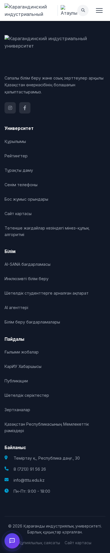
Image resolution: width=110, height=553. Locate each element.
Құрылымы (15, 141)
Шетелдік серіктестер (27, 395)
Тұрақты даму (19, 170)
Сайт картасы (18, 213)
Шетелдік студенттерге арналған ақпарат (47, 293)
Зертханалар (17, 409)
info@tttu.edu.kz (29, 480)
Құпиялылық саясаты (39, 543)
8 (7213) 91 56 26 (30, 469)
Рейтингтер (16, 155)
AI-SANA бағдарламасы (27, 264)
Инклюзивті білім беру (27, 278)
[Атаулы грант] (67, 10)
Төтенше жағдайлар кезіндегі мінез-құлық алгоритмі (47, 231)
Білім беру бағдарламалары (32, 322)
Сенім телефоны (21, 184)
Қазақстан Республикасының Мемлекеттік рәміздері (47, 427)
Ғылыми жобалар (22, 352)
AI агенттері (16, 307)
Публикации (16, 380)
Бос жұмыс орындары (26, 199)
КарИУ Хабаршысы (23, 366)
